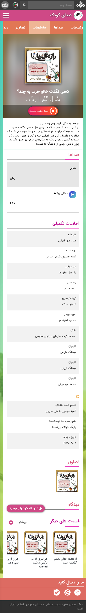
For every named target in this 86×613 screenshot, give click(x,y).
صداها (58, 27)
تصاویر (20, 27)
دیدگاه (73, 504)
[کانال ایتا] (67, 593)
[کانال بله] (57, 593)
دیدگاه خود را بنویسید (22, 508)
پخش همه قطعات (39, 111)
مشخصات (40, 27)
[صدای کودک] (77, 593)
